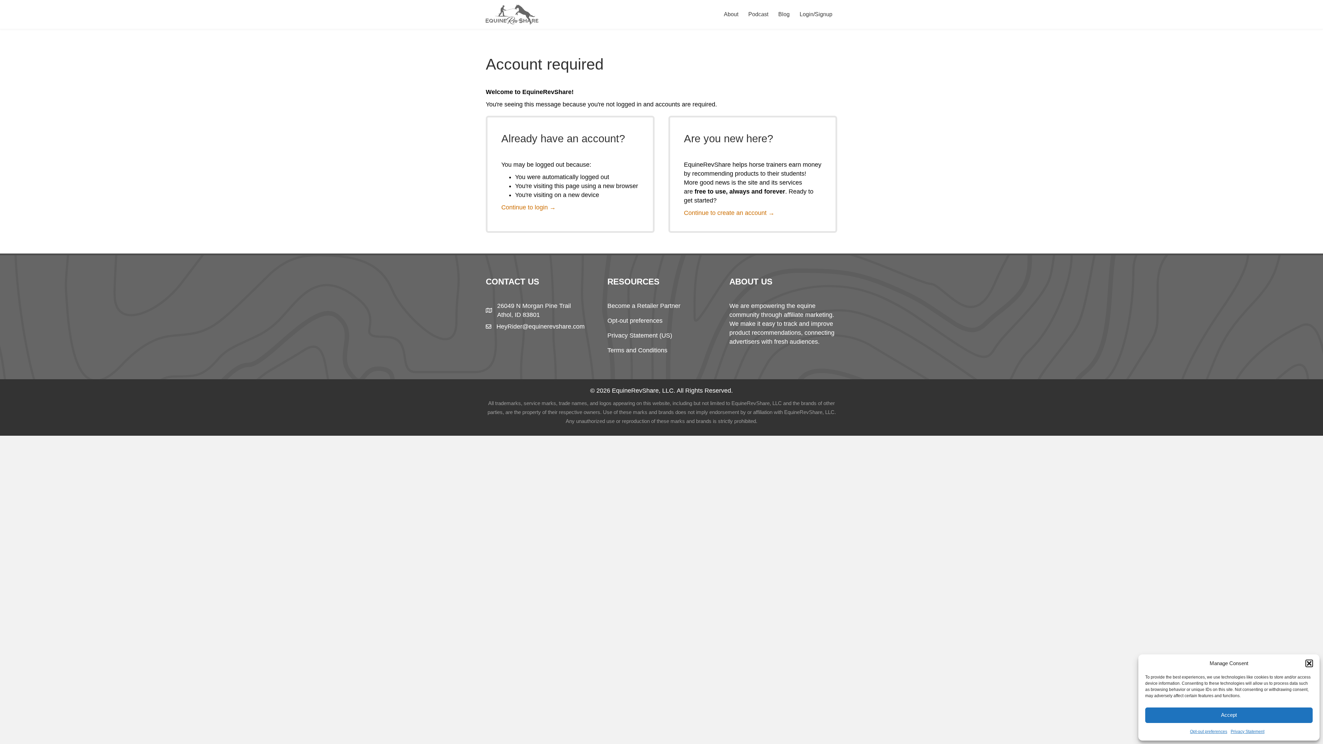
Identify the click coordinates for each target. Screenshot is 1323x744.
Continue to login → (528, 207)
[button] (1309, 663)
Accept (1229, 715)
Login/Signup (816, 14)
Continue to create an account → (729, 212)
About (731, 14)
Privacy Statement (1247, 731)
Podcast (758, 14)
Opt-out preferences (1208, 731)
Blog (784, 14)
